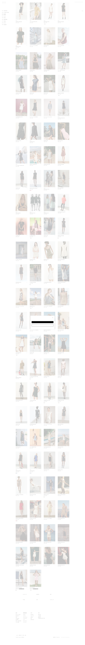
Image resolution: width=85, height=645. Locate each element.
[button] (42, 322)
